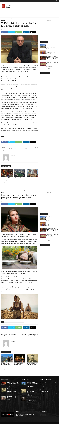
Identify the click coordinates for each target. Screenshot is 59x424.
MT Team (5, 29)
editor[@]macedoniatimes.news (26, 418)
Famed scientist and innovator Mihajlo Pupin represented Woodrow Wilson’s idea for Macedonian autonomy (31, 400)
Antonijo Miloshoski (8, 136)
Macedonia (6, 18)
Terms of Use (38, 422)
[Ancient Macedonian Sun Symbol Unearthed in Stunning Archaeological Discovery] (43, 64)
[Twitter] (57, 1)
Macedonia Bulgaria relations (16, 136)
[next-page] (4, 182)
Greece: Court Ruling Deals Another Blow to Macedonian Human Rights (13, 383)
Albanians (3, 176)
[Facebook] (55, 1)
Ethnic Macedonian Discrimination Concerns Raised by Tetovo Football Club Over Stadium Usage (19, 178)
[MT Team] (2, 29)
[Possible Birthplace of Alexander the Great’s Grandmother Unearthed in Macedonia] (43, 46)
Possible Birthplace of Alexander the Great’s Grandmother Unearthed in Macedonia (52, 46)
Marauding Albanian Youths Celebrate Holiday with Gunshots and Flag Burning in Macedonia (6, 178)
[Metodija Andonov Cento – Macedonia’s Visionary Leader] (32, 173)
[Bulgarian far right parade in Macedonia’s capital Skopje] (3, 398)
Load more (49, 68)
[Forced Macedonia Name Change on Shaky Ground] (43, 52)
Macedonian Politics (25, 136)
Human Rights (16, 176)
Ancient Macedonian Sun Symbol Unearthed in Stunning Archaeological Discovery (52, 63)
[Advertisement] (28, 6)
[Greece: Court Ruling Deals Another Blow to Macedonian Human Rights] (3, 383)
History (28, 176)
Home (2, 18)
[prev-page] (2, 182)
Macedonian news (19, 415)
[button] (56, 15)
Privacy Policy (33, 422)
